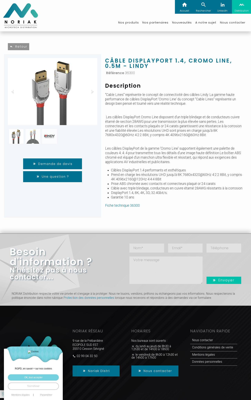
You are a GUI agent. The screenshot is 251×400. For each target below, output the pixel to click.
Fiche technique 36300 (122, 205)
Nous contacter (158, 371)
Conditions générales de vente (212, 347)
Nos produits (128, 22)
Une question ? (55, 177)
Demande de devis (55, 164)
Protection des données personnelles (89, 298)
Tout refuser (33, 386)
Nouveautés (182, 22)
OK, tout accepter (33, 377)
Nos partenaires (155, 22)
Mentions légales (203, 354)
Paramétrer (46, 395)
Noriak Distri (99, 371)
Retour (21, 47)
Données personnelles (207, 362)
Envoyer (226, 280)
